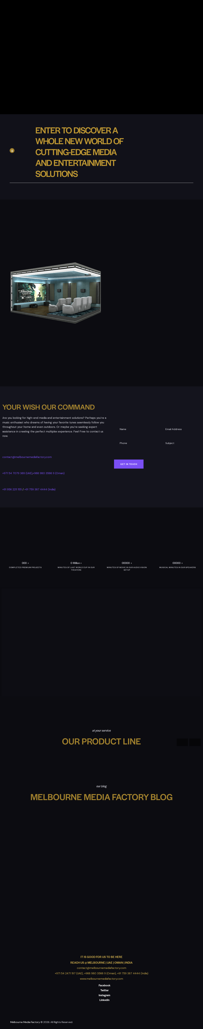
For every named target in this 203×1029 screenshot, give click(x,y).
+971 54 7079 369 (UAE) (17, 473)
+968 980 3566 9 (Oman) (49, 473)
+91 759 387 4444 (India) (40, 489)
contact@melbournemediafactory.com (27, 457)
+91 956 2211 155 (12, 489)
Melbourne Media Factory (25, 1022)
